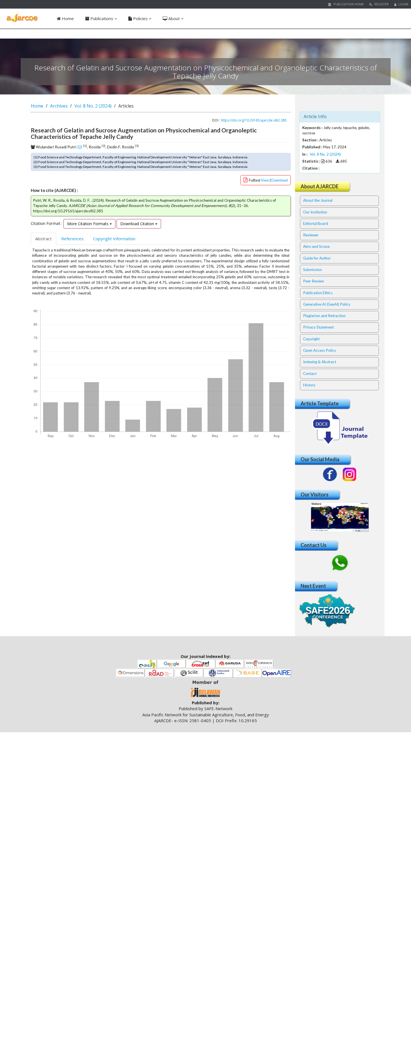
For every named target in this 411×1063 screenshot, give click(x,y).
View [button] (265, 180)
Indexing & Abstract (319, 362)
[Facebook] (330, 474)
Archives (59, 106)
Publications (101, 18)
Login (403, 4)
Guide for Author (317, 258)
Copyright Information (114, 238)
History (309, 385)
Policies (140, 18)
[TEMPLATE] (340, 428)
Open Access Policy (319, 350)
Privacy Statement (318, 327)
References (72, 238)
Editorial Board (315, 223)
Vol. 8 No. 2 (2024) (93, 106)
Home (67, 18)
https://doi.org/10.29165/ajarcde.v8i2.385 (254, 120)
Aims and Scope (316, 246)
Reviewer (310, 235)
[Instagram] (349, 474)
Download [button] (279, 180)
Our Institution (315, 212)
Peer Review (313, 281)
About (174, 18)
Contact (309, 373)
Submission (312, 269)
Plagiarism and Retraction (324, 315)
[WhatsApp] (339, 563)
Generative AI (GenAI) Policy (326, 304)
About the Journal (317, 200)
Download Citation (137, 223)
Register (381, 4)
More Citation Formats (88, 223)
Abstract (43, 238)
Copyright (311, 339)
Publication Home (348, 4)
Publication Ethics (317, 293)
